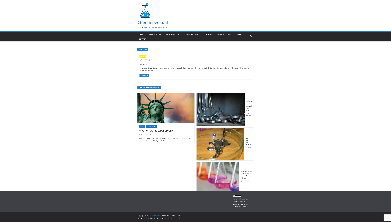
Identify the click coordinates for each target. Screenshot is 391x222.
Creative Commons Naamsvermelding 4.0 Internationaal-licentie (240, 204)
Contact (142, 39)
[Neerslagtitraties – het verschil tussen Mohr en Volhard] (218, 176)
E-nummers (220, 34)
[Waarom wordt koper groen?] (165, 108)
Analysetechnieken (191, 34)
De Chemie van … (172, 34)
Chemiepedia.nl (152, 22)
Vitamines (208, 34)
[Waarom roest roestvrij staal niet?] (221, 109)
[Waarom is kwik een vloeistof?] (220, 144)
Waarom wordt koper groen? (156, 130)
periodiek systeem (152, 126)
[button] (162, 34)
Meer (229, 34)
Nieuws (239, 34)
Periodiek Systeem (154, 34)
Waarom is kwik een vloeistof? (249, 141)
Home (141, 34)
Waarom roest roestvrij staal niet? (249, 106)
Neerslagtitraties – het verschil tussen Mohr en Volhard (246, 175)
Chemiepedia (154, 60)
